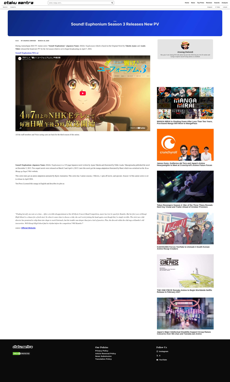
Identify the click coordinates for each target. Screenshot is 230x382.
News (193, 3)
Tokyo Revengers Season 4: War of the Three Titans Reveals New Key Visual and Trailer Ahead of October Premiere (185, 206)
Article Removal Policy (105, 353)
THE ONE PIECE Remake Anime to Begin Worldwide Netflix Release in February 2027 (184, 291)
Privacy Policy (101, 351)
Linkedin (225, 7)
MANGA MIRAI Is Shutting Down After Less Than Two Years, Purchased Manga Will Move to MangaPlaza (184, 122)
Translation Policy (103, 359)
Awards (216, 3)
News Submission (103, 356)
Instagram (209, 7)
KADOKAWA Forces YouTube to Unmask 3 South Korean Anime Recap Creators (183, 248)
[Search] (112, 3)
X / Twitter (217, 7)
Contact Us (13, 7)
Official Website (28, 228)
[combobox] (80, 3)
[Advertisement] (83, 150)
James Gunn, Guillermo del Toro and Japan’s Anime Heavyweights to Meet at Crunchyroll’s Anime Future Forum (184, 164)
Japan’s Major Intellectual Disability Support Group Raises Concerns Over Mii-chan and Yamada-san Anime (184, 333)
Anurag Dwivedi (185, 52)
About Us (5, 7)
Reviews (209, 3)
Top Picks (200, 3)
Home (187, 3)
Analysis (225, 3)
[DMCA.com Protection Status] (21, 355)
